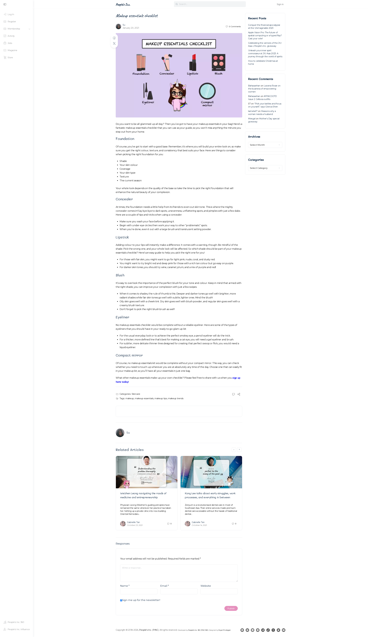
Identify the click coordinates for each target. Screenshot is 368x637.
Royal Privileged (224, 630)
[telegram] (263, 630)
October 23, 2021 (135, 525)
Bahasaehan (254, 85)
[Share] (238, 394)
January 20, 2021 (131, 28)
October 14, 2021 (199, 525)
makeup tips (161, 398)
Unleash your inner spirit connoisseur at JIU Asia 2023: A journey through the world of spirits (265, 53)
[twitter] (278, 630)
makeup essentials (144, 398)
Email (164, 585)
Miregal (251, 118)
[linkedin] (252, 630)
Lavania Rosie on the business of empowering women (264, 88)
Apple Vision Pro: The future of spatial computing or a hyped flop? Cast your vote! (265, 35)
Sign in (280, 4)
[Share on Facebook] (114, 38)
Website (206, 585)
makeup (129, 398)
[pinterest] (257, 630)
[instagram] (247, 630)
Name (125, 585)
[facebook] (242, 630)
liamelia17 (252, 111)
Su (124, 25)
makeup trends (175, 398)
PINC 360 (204, 630)
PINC (155, 630)
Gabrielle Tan (133, 522)
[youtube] (283, 630)
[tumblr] (273, 630)
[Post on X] (114, 43)
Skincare (136, 394)
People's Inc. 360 (194, 630)
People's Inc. (123, 4)
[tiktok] (268, 630)
